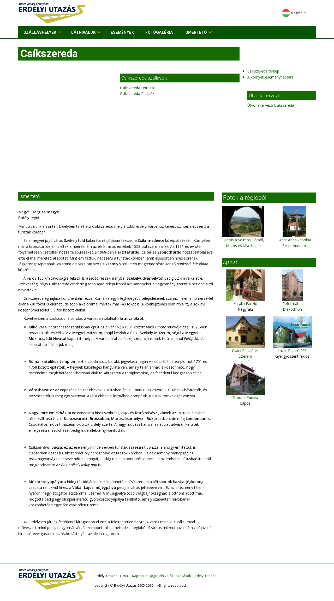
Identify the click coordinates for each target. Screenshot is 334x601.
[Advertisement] (167, 147)
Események (122, 32)
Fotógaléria (159, 32)
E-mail (124, 575)
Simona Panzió (245, 397)
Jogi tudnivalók (161, 575)
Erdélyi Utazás (205, 575)
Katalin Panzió (245, 303)
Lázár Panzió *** (292, 350)
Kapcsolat (140, 575)
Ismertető (195, 32)
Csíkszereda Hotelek (137, 87)
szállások (183, 575)
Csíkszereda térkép (263, 71)
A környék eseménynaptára (270, 77)
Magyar (296, 13)
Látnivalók (83, 32)
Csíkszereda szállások (144, 78)
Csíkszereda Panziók (137, 93)
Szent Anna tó (294, 245)
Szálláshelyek (39, 32)
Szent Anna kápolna (294, 239)
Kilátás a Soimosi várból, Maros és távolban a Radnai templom (243, 245)
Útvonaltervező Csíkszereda (270, 105)
